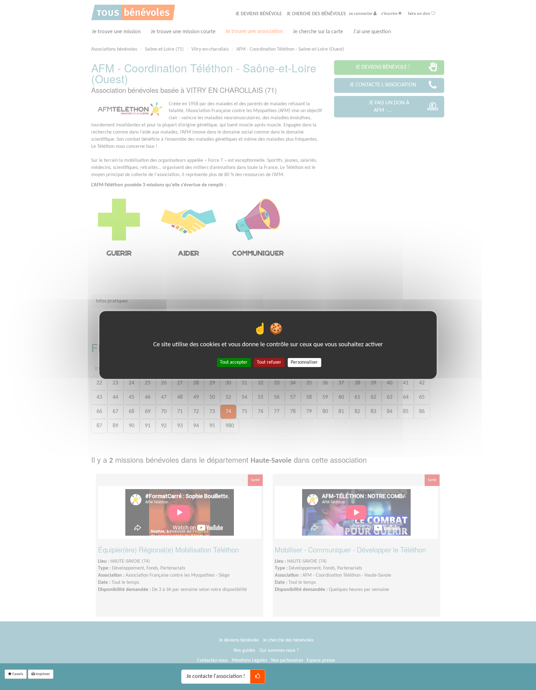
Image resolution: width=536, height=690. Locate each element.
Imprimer (42, 674)
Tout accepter (234, 362)
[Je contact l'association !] (257, 677)
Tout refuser (269, 362)
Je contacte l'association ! (215, 676)
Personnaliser (304, 362)
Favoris (17, 674)
